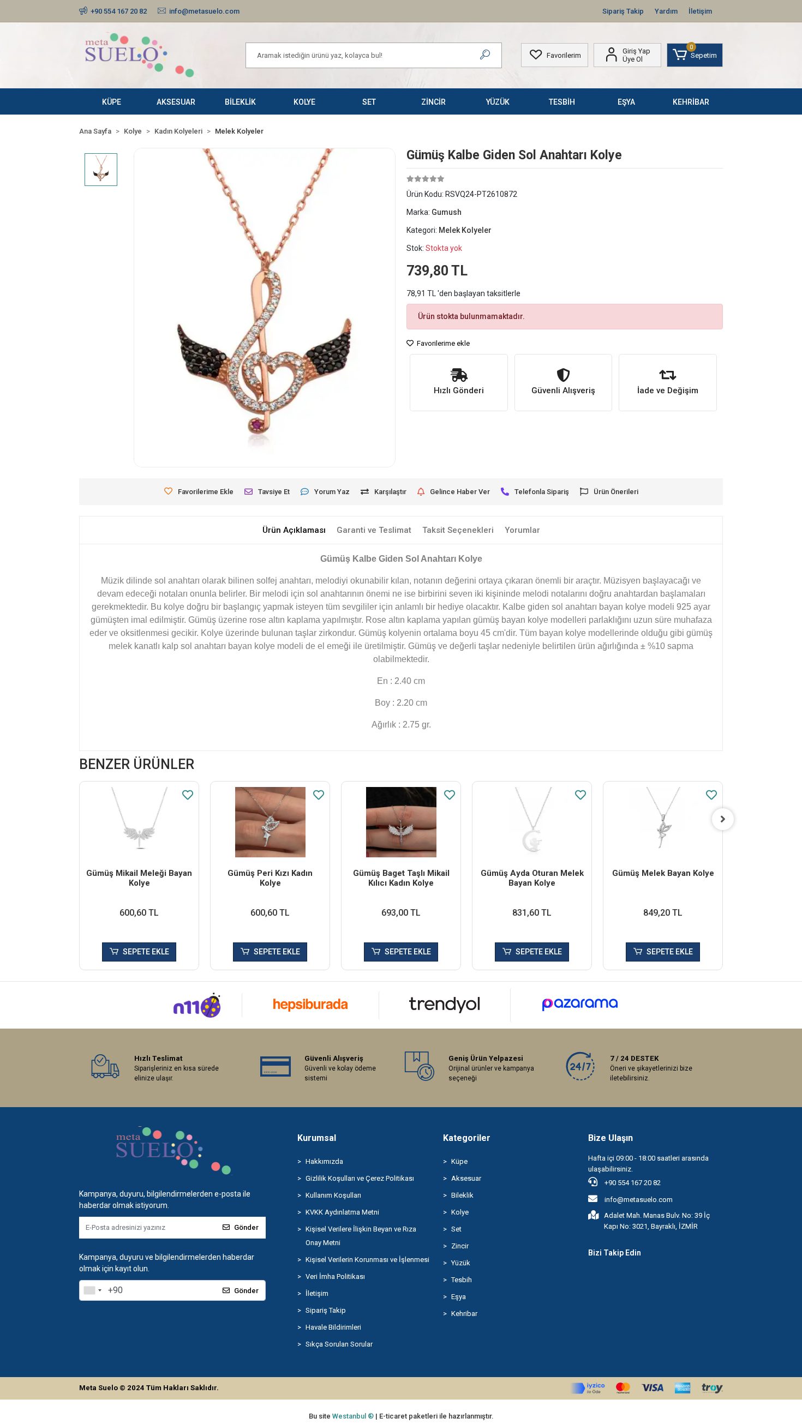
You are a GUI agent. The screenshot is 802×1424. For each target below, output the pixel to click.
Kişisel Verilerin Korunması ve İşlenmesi (367, 1259)
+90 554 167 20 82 (632, 1183)
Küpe (459, 1161)
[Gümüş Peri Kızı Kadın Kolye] (270, 822)
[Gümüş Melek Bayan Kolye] (663, 822)
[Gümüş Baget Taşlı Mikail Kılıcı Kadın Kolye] (401, 822)
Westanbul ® (353, 1416)
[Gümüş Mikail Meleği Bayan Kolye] (139, 822)
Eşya (458, 1297)
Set (456, 1229)
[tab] (294, 530)
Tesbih (461, 1280)
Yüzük (460, 1263)
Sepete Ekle (146, 951)
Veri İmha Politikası (335, 1276)
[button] (695, 55)
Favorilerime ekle (442, 343)
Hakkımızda (324, 1161)
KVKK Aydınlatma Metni (342, 1212)
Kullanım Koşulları (333, 1195)
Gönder (246, 1227)
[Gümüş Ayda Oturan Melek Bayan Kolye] (532, 822)
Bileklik (462, 1195)
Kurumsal (316, 1138)
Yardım (666, 11)
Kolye (460, 1212)
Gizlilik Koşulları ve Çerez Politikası (360, 1178)
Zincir (460, 1246)
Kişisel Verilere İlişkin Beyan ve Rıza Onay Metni (361, 1236)
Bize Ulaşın (610, 1138)
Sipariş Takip (623, 11)
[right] (723, 819)
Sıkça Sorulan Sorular (339, 1344)
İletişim (700, 11)
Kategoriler (466, 1138)
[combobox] (92, 1290)
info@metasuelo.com (639, 1199)
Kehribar (464, 1313)
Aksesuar (466, 1178)
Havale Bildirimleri (333, 1327)
